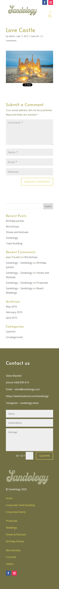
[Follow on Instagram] (50, 2)
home (9, 498)
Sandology (12, 237)
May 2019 (11, 306)
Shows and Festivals (17, 232)
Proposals (42, 282)
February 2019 (14, 312)
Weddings (11, 527)
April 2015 (11, 317)
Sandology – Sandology (19, 262)
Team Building (14, 243)
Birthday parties (15, 221)
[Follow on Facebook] (44, 2)
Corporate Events (16, 512)
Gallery (10, 564)
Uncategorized (14, 337)
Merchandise (13, 550)
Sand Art (35, 36)
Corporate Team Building (20, 505)
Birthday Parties (15, 541)
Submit (44, 456)
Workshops (12, 226)
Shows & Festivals (16, 534)
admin (12, 36)
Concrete (11, 557)
